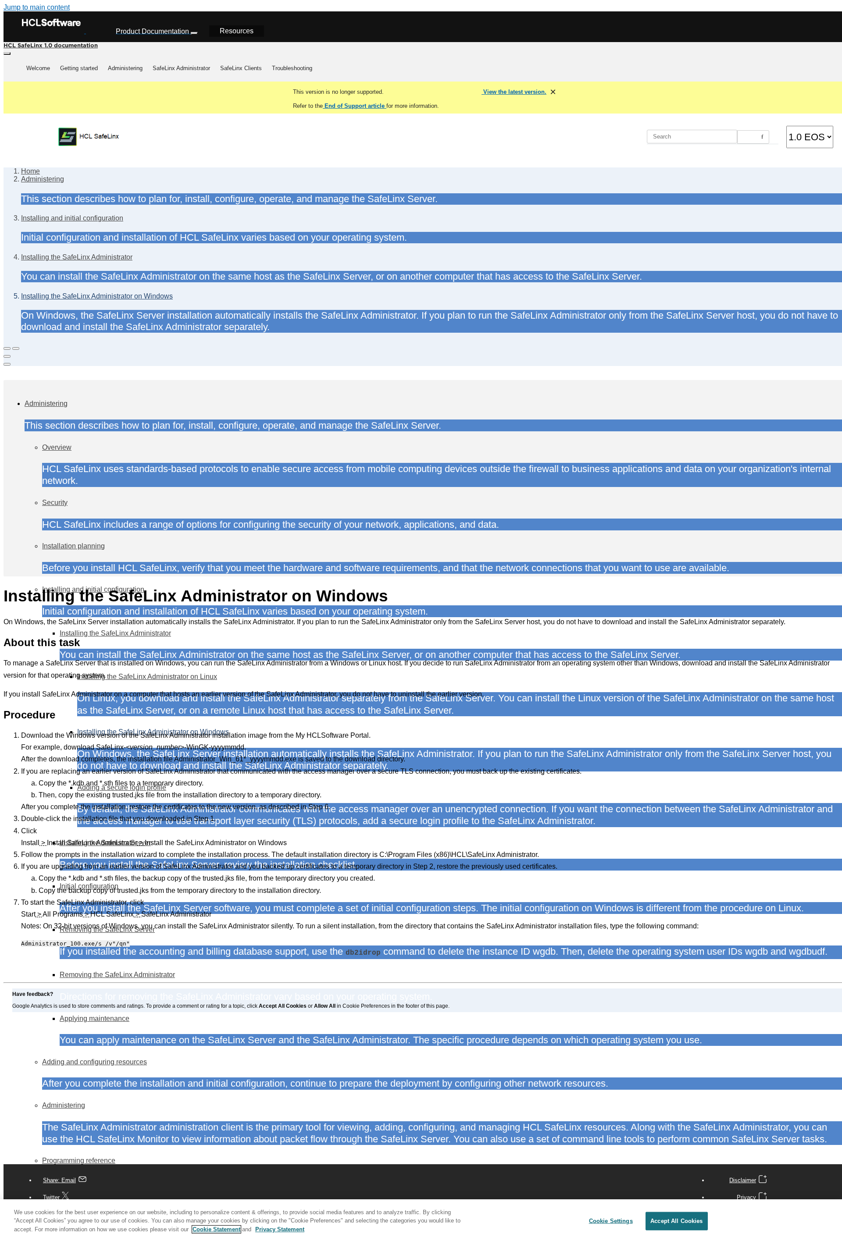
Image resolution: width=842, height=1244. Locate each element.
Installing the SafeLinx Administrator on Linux (147, 676)
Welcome (38, 68)
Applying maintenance (94, 1018)
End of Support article (354, 106)
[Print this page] (7, 356)
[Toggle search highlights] (7, 348)
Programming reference (78, 1160)
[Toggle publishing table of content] (7, 364)
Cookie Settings (611, 1221)
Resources (236, 31)
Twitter (51, 1197)
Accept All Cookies (676, 1221)
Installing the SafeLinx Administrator (76, 257)
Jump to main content (37, 7)
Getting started (79, 68)
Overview (56, 447)
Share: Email (59, 1180)
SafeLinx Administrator (181, 68)
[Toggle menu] (7, 53)
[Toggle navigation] (194, 33)
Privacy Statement (279, 1229)
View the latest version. (514, 92)
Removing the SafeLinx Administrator (117, 974)
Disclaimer (742, 1180)
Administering (125, 68)
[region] (421, 1221)
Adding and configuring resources (94, 1062)
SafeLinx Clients (241, 68)
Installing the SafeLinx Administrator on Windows (97, 296)
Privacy (746, 1197)
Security (55, 502)
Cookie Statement (216, 1229)
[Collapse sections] (15, 348)
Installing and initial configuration (72, 218)
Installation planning (73, 546)
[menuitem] (38, 68)
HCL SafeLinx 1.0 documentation (51, 45)
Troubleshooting (292, 68)
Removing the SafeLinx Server (107, 929)
